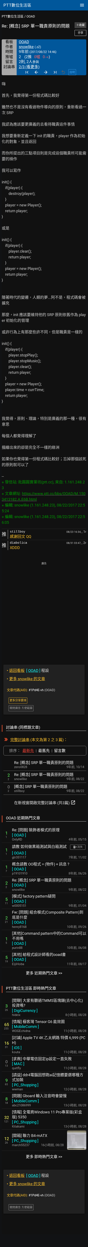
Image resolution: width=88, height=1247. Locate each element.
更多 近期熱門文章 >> (44, 973)
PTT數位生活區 (12, 16)
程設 (28, 670)
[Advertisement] (44, 610)
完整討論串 (19, 740)
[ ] (19, 835)
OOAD (30, 16)
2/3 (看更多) (29, 67)
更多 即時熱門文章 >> (44, 1156)
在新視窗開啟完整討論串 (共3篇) (45, 802)
